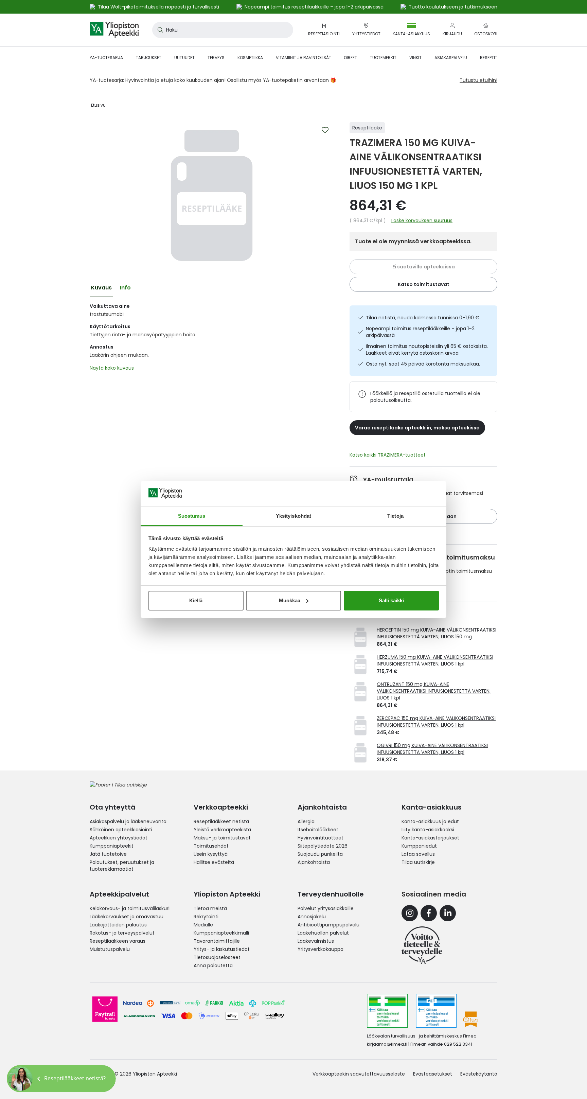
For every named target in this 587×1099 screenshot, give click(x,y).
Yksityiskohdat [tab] (293, 516)
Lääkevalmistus (316, 941)
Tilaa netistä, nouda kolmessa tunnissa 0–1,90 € (422, 317)
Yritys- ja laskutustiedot (222, 949)
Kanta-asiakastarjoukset (430, 837)
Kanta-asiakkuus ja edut (430, 821)
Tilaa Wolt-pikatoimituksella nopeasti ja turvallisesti (158, 6)
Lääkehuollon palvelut (323, 932)
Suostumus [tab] (192, 516)
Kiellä (195, 600)
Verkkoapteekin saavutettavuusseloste (359, 1073)
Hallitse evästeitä (214, 862)
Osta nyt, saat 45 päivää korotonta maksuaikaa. (423, 363)
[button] (61, 1078)
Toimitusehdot (211, 846)
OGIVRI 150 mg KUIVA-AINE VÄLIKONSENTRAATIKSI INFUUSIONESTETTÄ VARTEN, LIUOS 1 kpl (432, 749)
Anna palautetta (213, 965)
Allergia (306, 821)
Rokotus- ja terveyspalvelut (122, 932)
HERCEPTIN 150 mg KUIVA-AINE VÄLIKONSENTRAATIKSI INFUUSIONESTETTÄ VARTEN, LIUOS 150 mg (436, 633)
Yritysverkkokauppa (320, 949)
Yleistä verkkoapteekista (222, 829)
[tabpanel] (211, 339)
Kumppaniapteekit (112, 846)
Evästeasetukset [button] (432, 1073)
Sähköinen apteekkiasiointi (121, 829)
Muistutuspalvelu (110, 949)
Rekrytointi (206, 916)
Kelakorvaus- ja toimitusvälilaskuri (130, 908)
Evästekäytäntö (478, 1073)
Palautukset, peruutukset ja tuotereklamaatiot (122, 865)
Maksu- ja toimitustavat (222, 837)
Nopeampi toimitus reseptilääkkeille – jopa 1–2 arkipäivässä (420, 332)
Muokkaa (289, 600)
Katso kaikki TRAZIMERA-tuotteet (388, 454)
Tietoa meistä (210, 908)
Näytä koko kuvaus (112, 368)
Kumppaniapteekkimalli (221, 932)
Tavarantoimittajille (217, 941)
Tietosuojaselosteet (217, 957)
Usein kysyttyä (211, 854)
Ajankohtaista (314, 862)
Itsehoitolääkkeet (318, 829)
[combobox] (222, 30)
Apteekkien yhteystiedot (118, 837)
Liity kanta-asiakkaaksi (428, 829)
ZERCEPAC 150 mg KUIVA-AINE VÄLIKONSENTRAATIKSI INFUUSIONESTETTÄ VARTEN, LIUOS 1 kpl (436, 721)
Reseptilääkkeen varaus (117, 941)
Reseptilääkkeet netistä (221, 821)
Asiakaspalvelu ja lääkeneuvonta (128, 821)
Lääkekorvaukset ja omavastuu (126, 916)
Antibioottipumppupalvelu (328, 924)
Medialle (203, 924)
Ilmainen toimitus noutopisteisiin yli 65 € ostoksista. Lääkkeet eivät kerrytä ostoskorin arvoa (427, 349)
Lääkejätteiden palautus (118, 924)
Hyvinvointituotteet (320, 837)
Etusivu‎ (98, 105)
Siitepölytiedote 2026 (323, 846)
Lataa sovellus (418, 854)
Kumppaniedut (419, 846)
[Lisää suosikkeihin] (325, 130)
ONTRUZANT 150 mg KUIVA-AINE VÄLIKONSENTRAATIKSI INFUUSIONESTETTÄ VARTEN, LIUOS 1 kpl (434, 691)
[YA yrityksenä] (422, 945)
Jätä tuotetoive (108, 854)
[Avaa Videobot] (20, 1078)
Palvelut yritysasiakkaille (326, 908)
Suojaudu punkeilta (320, 854)
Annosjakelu (312, 916)
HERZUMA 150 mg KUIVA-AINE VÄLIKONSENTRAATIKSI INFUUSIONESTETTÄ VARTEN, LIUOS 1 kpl (435, 660)
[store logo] (114, 30)
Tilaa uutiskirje (418, 862)
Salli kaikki (391, 600)
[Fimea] (387, 1011)
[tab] (101, 287)
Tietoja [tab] (395, 516)
